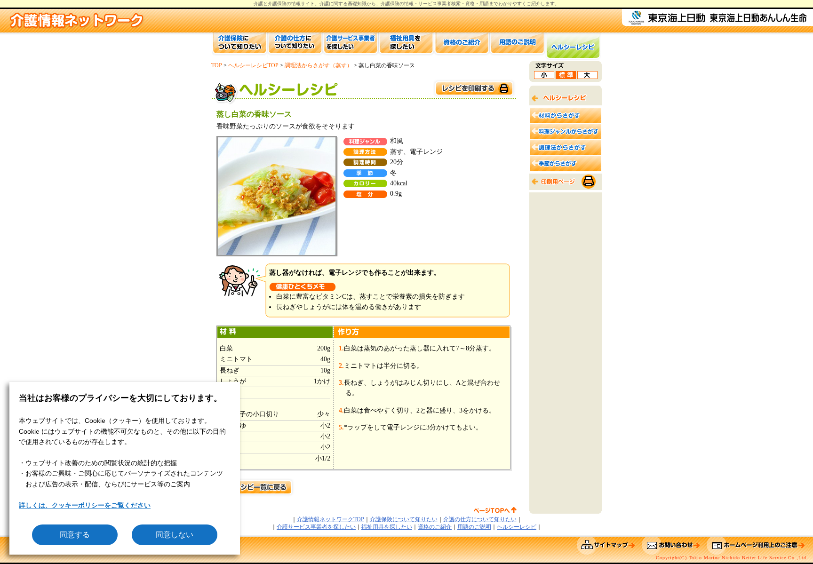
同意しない (174, 535)
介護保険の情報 (397, 3)
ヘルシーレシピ (516, 527)
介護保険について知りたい (404, 519)
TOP (216, 65)
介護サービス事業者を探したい (316, 527)
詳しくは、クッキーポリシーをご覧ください (85, 505)
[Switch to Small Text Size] (544, 76)
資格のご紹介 (435, 527)
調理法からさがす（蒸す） (318, 65)
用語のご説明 (474, 527)
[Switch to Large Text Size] (587, 76)
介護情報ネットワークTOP (330, 519)
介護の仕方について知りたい (480, 519)
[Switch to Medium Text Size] (566, 76)
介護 (324, 3)
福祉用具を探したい (386, 527)
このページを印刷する (473, 88)
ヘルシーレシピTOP (253, 65)
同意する (75, 535)
